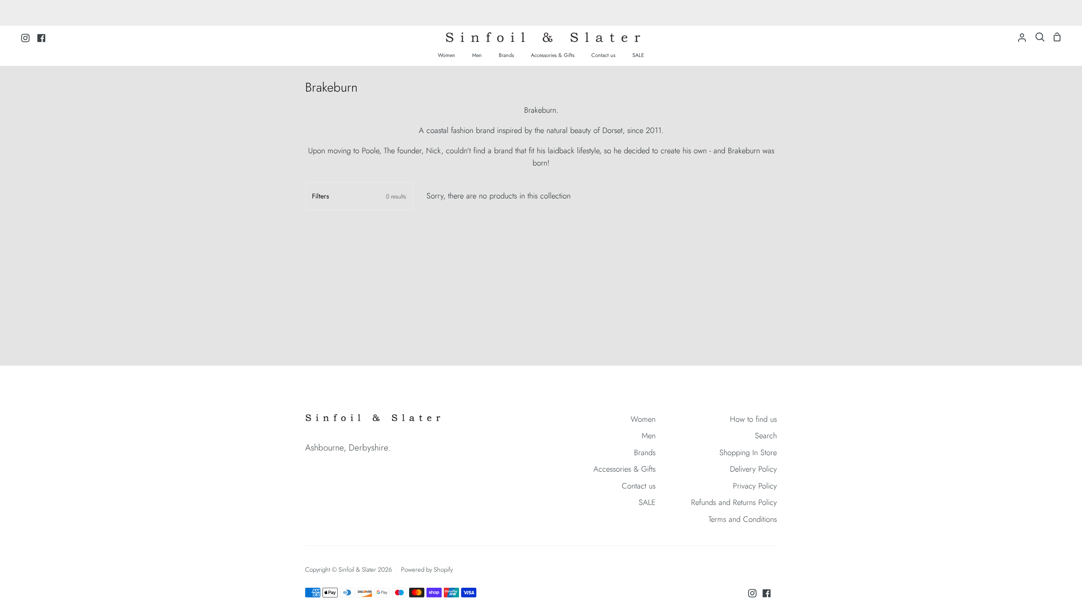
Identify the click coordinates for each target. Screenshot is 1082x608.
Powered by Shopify (427, 569)
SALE (647, 502)
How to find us (753, 419)
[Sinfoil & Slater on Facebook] (766, 593)
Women (643, 419)
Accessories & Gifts (624, 469)
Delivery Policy (753, 469)
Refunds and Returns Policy (734, 502)
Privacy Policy (755, 485)
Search (766, 435)
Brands (645, 452)
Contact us (639, 485)
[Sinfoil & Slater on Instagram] (752, 593)
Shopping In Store (748, 452)
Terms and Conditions (742, 519)
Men (649, 435)
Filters (359, 196)
